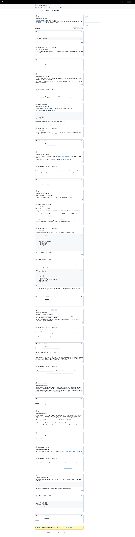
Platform (6, 1)
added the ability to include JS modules (50, 108)
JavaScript (88, 16)
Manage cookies (76, 532)
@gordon (37, 415)
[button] (82, 16)
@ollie (36, 424)
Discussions (51, 7)
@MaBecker (47, 168)
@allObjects (47, 49)
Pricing (37, 1)
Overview (38, 7)
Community (66, 532)
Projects (57, 7)
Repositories (44, 7)
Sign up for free (39, 527)
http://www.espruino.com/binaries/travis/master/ (64, 156)
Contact (72, 532)
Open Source (25, 1)
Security (59, 532)
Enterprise (31, 1)
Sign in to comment (68, 527)
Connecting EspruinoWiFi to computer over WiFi (74, 451)
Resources (18, 1)
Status (62, 532)
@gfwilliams (47, 76)
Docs (69, 532)
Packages (63, 7)
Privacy (56, 532)
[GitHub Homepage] (44, 532)
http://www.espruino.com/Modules (43, 21)
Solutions (12, 1)
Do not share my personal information (85, 532)
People (68, 7)
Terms (53, 532)
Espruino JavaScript (42, 5)
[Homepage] (2, 2)
